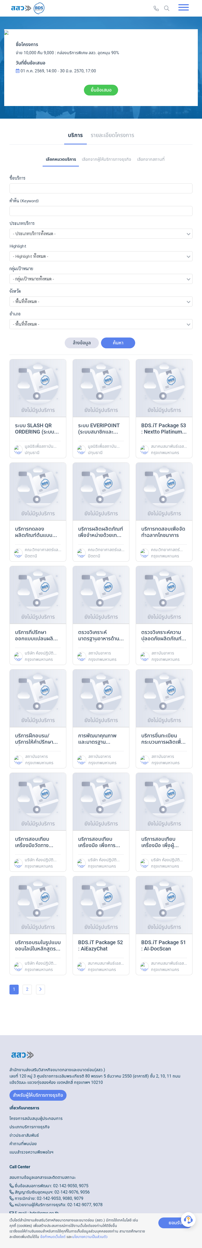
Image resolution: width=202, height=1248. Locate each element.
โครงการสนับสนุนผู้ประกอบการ (36, 1118)
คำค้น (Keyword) (24, 200)
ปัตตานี (31, 556)
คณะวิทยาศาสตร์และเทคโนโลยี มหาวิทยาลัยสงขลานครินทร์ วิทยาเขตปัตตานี (42, 550)
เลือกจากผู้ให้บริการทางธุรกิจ (106, 159)
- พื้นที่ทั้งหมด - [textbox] (26, 301)
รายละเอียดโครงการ (112, 135)
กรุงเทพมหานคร (165, 453)
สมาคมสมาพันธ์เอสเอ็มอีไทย (169, 446)
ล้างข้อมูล (82, 342)
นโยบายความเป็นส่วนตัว (90, 1237)
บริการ (75, 135)
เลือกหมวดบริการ (61, 159)
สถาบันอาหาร (99, 653)
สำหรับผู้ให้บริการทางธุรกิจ (38, 1095)
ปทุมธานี (32, 453)
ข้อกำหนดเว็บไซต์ (52, 1237)
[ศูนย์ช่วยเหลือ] (188, 1219)
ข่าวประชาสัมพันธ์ (24, 1135)
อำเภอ (15, 313)
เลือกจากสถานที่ (151, 159)
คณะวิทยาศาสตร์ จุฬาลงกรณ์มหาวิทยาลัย (165, 550)
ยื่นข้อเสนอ (101, 90)
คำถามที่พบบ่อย (23, 1144)
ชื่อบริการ (17, 178)
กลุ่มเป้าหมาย (21, 268)
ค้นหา (118, 342)
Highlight (17, 246)
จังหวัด (15, 291)
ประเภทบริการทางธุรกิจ (29, 1127)
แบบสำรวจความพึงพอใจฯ (31, 1152)
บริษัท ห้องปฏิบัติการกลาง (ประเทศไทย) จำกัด (41, 653)
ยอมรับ (175, 1222)
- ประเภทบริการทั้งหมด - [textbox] (34, 233)
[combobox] (101, 234)
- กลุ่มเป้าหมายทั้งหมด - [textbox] (33, 278)
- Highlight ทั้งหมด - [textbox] (30, 256)
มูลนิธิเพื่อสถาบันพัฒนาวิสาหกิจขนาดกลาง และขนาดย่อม (42, 446)
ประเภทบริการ (22, 223)
